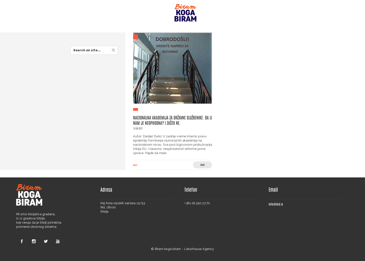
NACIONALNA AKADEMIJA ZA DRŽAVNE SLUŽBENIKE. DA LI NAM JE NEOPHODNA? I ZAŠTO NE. (172, 120)
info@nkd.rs (276, 204)
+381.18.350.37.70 (197, 203)
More (135, 165)
